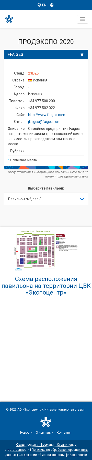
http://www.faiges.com (46, 115)
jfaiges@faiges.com (44, 122)
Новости (26, 432)
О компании (44, 432)
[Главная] (11, 19)
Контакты (64, 432)
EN (44, 5)
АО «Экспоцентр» (30, 409)
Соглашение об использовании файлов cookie (53, 455)
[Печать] (51, 5)
